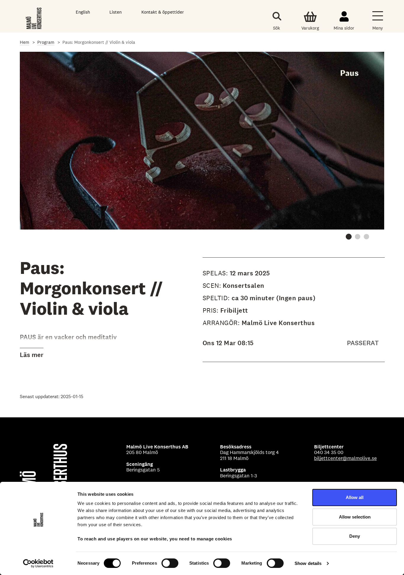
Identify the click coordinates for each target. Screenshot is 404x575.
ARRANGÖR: (222, 323)
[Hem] (34, 17)
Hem (24, 42)
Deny (354, 536)
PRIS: (211, 310)
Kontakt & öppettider (162, 12)
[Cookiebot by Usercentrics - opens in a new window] (38, 563)
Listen (115, 12)
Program (45, 42)
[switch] (169, 563)
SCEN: (212, 285)
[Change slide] (349, 237)
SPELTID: (217, 298)
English (83, 12)
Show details (308, 563)
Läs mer (31, 355)
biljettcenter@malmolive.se (345, 458)
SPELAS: (216, 273)
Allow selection (355, 516)
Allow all (354, 497)
